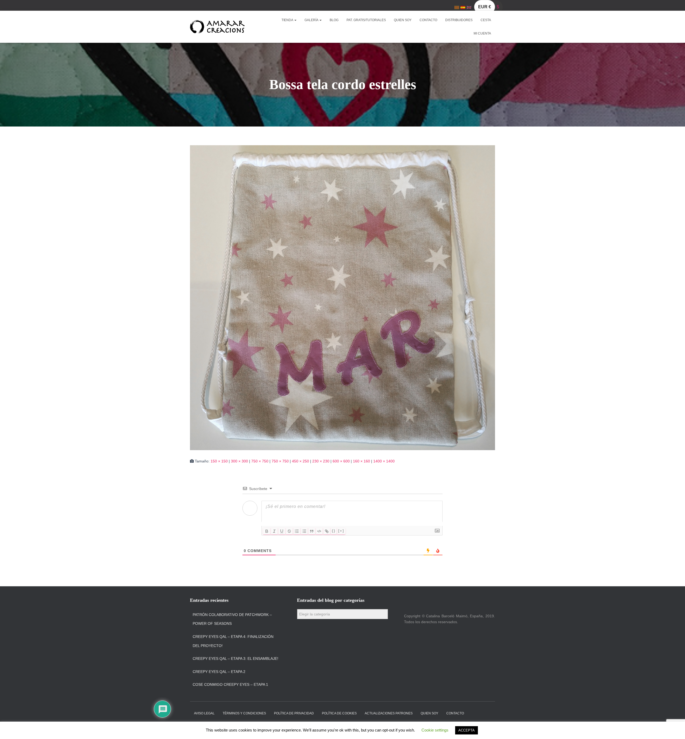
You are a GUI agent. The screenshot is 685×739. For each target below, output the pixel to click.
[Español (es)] (463, 7)
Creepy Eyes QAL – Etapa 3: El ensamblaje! (235, 658)
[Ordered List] (296, 531)
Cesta (486, 20)
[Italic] (274, 531)
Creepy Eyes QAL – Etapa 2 (219, 671)
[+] (341, 531)
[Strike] (289, 531)
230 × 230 (320, 461)
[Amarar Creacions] (217, 26)
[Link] (326, 531)
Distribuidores (459, 20)
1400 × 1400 (384, 461)
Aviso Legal (204, 713)
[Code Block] (319, 531)
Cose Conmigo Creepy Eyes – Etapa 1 (230, 684)
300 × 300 (239, 461)
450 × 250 (300, 461)
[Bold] (267, 531)
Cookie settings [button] (434, 730)
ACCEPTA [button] (466, 730)
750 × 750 (259, 461)
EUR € (484, 7)
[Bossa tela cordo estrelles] (342, 297)
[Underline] (282, 531)
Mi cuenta (482, 33)
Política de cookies (339, 713)
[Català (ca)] (456, 7)
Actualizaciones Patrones (389, 713)
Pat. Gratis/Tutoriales (366, 20)
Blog (334, 20)
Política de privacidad (294, 713)
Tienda (287, 20)
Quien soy (403, 20)
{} (334, 531)
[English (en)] (469, 7)
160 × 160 (361, 461)
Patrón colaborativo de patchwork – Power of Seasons (232, 619)
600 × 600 (341, 461)
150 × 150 (219, 461)
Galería (312, 20)
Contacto (428, 20)
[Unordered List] (304, 531)
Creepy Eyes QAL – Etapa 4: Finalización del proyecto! (233, 641)
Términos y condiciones (244, 713)
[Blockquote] (311, 531)
